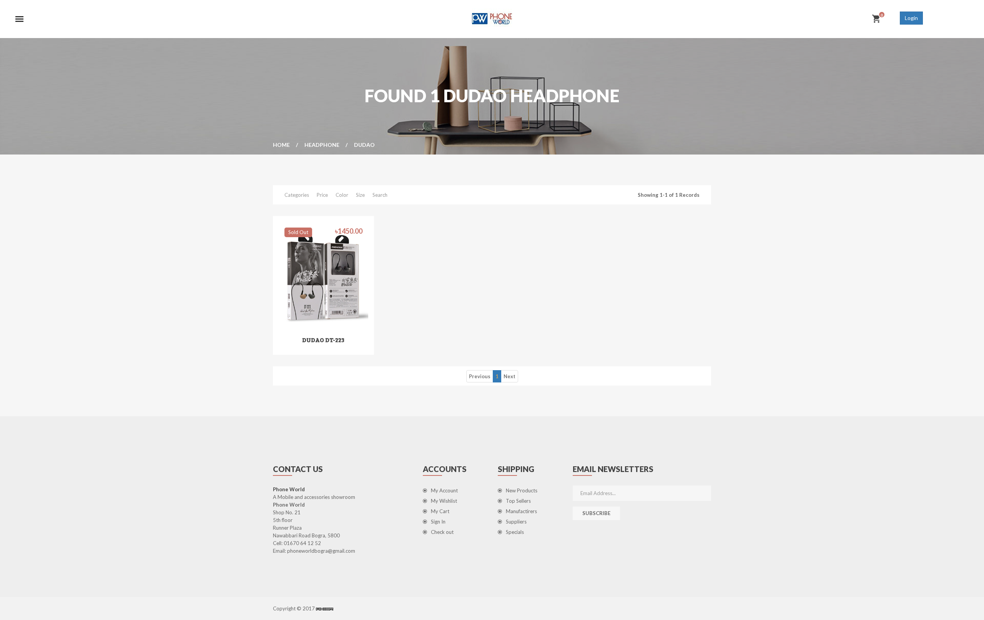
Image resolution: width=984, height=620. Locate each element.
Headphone (321, 144)
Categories (296, 195)
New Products (521, 490)
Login (911, 18)
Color (342, 195)
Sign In (438, 522)
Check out (442, 532)
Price (322, 195)
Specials (515, 532)
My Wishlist (444, 501)
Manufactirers (521, 511)
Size (360, 195)
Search (379, 195)
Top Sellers (518, 501)
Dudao (364, 144)
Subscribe (596, 513)
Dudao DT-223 (323, 340)
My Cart (440, 511)
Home (281, 144)
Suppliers (516, 522)
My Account (444, 490)
